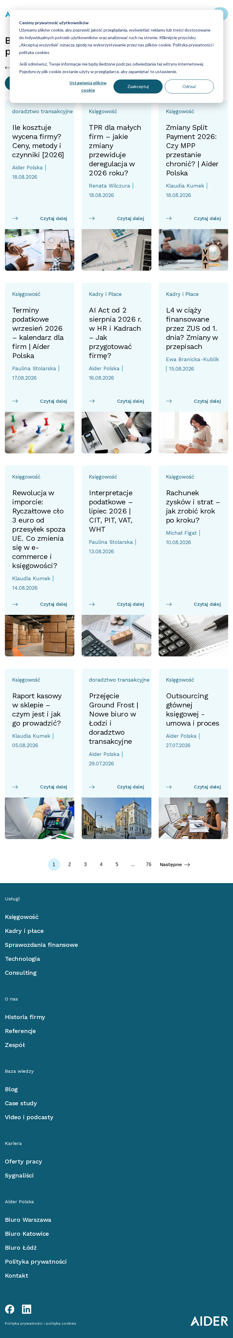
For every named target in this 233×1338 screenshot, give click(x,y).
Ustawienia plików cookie (87, 86)
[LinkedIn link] (27, 1309)
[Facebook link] (10, 1309)
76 (148, 864)
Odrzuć (189, 86)
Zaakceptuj (138, 86)
